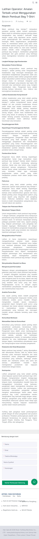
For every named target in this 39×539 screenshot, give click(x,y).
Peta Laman (21, 535)
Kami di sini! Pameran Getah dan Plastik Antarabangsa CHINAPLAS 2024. (15, 501)
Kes (14, 496)
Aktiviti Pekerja (27, 510)
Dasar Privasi (31, 535)
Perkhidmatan (7, 496)
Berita (19, 496)
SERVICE (25, 506)
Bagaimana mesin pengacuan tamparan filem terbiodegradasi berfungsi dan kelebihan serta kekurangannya (11, 510)
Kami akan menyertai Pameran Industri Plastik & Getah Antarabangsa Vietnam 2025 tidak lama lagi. (11, 506)
